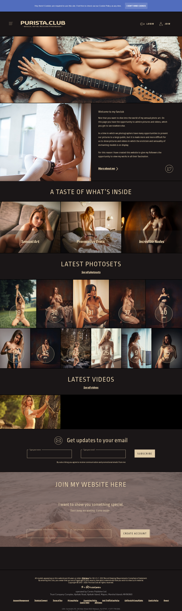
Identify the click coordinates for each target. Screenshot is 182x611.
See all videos (91, 387)
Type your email (89, 450)
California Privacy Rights (134, 600)
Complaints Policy (90, 600)
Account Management (21, 600)
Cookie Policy (153, 600)
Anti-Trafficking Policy (110, 600)
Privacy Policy (73, 600)
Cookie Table (84, 603)
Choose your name (35, 529)
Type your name (35, 450)
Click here (85, 578)
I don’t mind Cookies (136, 6)
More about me (106, 168)
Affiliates (98, 603)
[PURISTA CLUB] (45, 24)
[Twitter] (169, 169)
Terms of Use (57, 600)
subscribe (144, 453)
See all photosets (91, 272)
